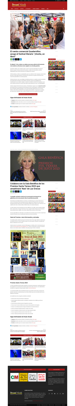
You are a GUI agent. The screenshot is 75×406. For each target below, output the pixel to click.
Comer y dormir (36, 8)
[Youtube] (64, 0)
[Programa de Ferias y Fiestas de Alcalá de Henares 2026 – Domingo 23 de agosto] (40, 135)
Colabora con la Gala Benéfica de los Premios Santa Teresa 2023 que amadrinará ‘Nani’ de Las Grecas (18, 112)
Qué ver (21, 8)
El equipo (21, 0)
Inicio (12, 8)
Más (47, 8)
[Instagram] (57, 0)
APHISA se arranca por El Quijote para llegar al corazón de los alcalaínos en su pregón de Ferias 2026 (15, 129)
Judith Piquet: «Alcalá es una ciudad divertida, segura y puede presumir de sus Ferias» (28, 129)
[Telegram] (59, 0)
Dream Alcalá (12, 11)
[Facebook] (55, 0)
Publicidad (25, 0)
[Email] (18, 59)
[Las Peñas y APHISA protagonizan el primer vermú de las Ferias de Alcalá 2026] (28, 135)
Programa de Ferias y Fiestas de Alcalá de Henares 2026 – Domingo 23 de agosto (40, 141)
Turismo (42, 8)
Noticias (16, 8)
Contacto (33, 0)
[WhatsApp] (62, 0)
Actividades (28, 8)
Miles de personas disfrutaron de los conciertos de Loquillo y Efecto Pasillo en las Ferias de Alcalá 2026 (15, 141)
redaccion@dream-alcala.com (38, 400)
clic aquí (34, 100)
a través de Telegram (33, 106)
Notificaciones (29, 0)
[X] (60, 0)
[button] (63, 8)
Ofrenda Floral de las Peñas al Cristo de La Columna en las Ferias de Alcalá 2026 (40, 129)
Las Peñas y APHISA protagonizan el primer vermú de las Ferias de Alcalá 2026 (27, 141)
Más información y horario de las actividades (28, 94)
